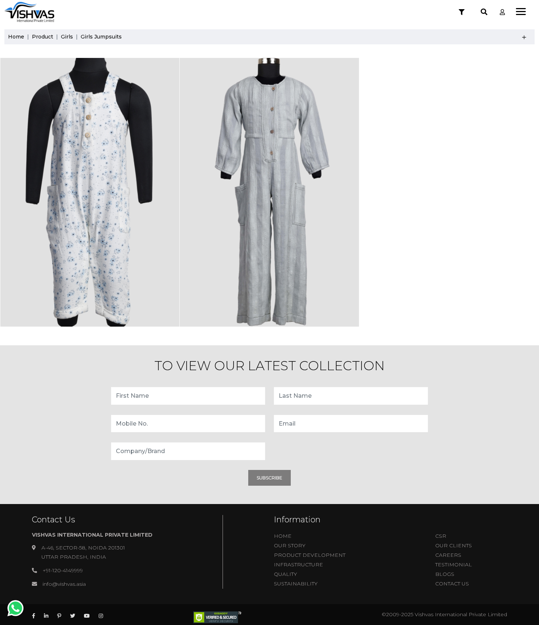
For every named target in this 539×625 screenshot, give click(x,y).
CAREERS (448, 555)
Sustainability (296, 583)
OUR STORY (289, 545)
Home (16, 36)
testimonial (453, 564)
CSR (440, 536)
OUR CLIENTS (453, 545)
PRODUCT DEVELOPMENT (309, 555)
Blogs (444, 574)
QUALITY (285, 574)
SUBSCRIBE (269, 478)
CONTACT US (452, 583)
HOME (283, 536)
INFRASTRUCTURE (298, 564)
